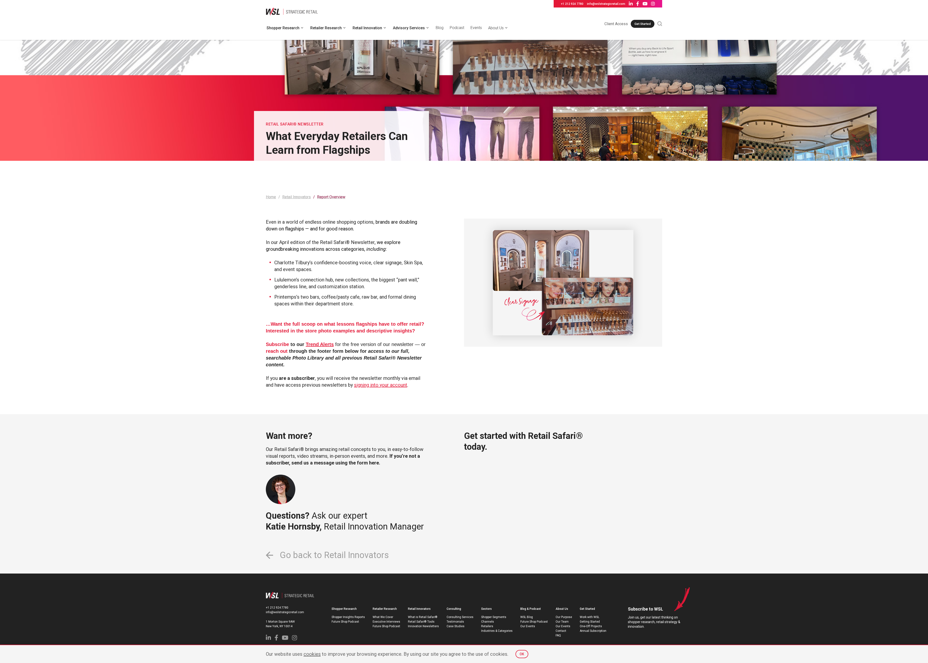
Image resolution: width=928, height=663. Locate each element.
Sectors (486, 609)
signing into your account (380, 385)
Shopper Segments (493, 617)
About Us (496, 28)
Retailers (487, 626)
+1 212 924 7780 (572, 4)
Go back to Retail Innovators (333, 555)
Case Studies (455, 626)
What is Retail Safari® (422, 617)
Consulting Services (460, 617)
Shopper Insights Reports (348, 617)
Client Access (616, 24)
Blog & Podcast (530, 609)
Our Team (562, 621)
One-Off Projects (591, 626)
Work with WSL (589, 617)
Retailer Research (326, 28)
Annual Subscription (593, 631)
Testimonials (455, 621)
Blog (439, 27)
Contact (561, 631)
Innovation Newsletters (423, 626)
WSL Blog (526, 617)
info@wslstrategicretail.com (606, 4)
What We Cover (383, 617)
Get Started (642, 24)
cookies (312, 654)
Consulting (454, 609)
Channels (487, 621)
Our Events (527, 626)
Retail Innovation (367, 28)
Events (476, 27)
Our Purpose (564, 617)
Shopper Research (283, 28)
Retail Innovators (419, 609)
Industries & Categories (497, 631)
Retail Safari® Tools (421, 621)
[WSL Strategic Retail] (292, 11)
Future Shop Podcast (345, 621)
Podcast (457, 27)
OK (522, 654)
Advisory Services (409, 28)
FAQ (558, 635)
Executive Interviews (386, 621)
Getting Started (590, 621)
